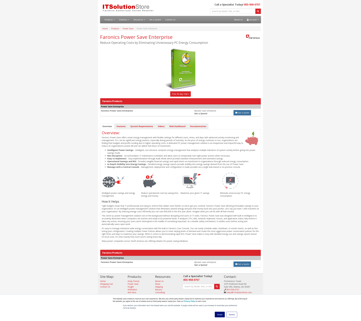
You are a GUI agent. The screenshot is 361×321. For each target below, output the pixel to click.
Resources (139, 19)
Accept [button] (219, 314)
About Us (238, 19)
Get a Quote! (155, 19)
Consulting (160, 292)
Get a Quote (243, 112)
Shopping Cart (106, 284)
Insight (131, 286)
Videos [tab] (161, 126)
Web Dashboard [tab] (177, 126)
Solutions (123, 19)
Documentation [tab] (198, 126)
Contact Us (170, 19)
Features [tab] (121, 126)
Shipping (159, 286)
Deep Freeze (133, 281)
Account (253, 19)
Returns (158, 289)
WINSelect (132, 289)
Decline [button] (232, 314)
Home (105, 28)
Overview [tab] (107, 126)
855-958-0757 (252, 4)
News (157, 284)
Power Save (128, 28)
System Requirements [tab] (141, 126)
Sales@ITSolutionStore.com (239, 292)
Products (108, 19)
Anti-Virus (132, 292)
